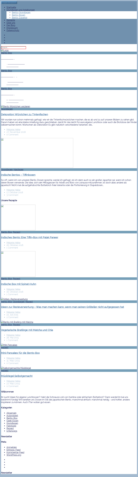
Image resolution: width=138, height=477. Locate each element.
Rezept (16, 232)
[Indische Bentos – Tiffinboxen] (37, 167)
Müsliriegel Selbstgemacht (16, 375)
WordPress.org (13, 455)
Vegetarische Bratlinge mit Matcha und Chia (27, 329)
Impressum (12, 28)
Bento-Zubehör (19, 17)
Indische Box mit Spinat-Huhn (18, 283)
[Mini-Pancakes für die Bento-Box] (9, 345)
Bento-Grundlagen (21, 12)
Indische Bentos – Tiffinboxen (18, 174)
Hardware (18, 169)
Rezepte (10, 20)
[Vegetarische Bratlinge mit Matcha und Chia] (17, 322)
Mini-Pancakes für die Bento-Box (20, 352)
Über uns (10, 22)
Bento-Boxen (18, 15)
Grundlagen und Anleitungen (20, 10)
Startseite (11, 7)
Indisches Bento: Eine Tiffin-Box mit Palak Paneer (29, 237)
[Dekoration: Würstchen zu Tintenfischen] (15, 106)
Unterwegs (11, 431)
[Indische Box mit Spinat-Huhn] (18, 276)
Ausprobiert (12, 415)
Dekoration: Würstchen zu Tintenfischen (24, 114)
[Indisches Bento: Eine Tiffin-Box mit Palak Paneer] (18, 229)
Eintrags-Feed (13, 450)
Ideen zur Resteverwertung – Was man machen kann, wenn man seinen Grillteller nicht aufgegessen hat (62, 306)
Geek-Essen (12, 420)
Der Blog (10, 25)
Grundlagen (7, 109)
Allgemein (11, 413)
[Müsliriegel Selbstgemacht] (16, 368)
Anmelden (11, 447)
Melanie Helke (13, 129)
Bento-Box (6, 232)
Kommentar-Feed (15, 452)
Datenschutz (12, 30)
